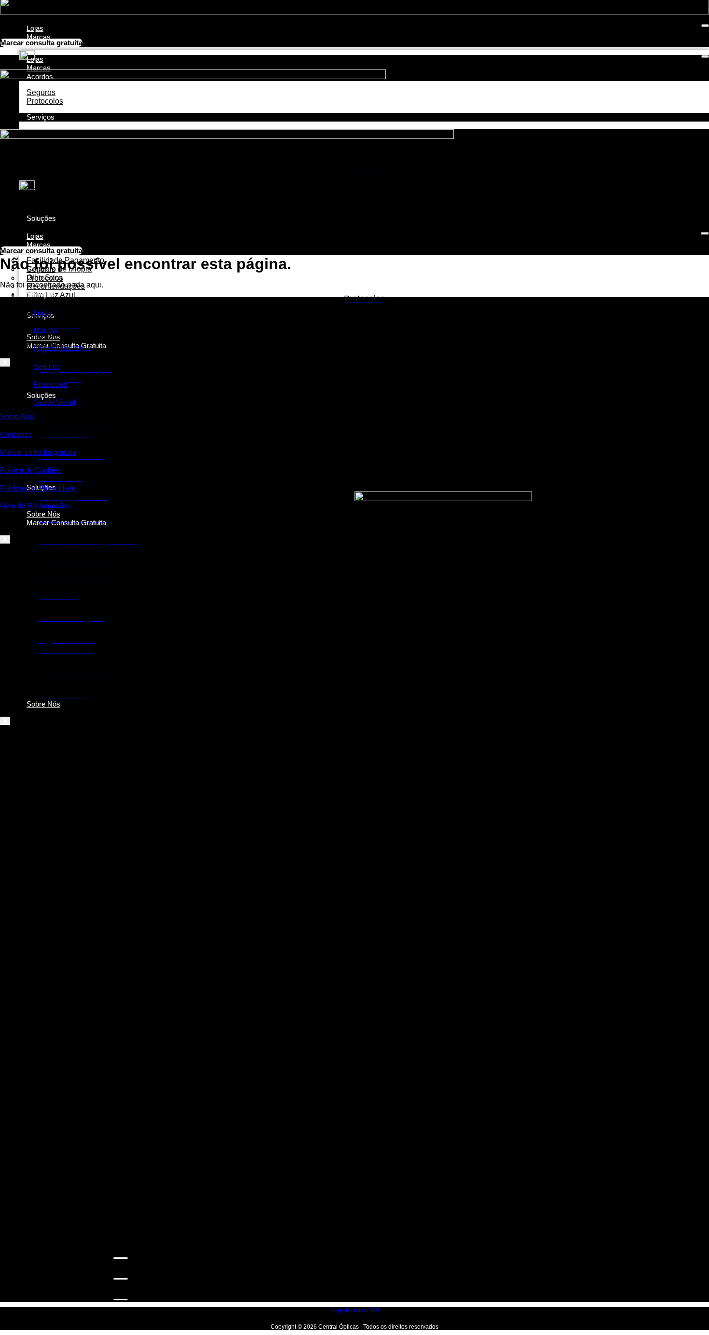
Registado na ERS (354, 1310)
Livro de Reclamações (35, 506)
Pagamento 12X (59, 348)
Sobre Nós (43, 704)
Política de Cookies (30, 470)
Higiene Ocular (52, 498)
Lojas (35, 28)
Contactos (16, 434)
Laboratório (46, 379)
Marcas (39, 37)
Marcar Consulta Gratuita (66, 522)
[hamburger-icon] (705, 25)
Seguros (47, 366)
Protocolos (45, 278)
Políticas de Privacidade (38, 488)
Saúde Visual (54, 402)
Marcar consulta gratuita (38, 452)
